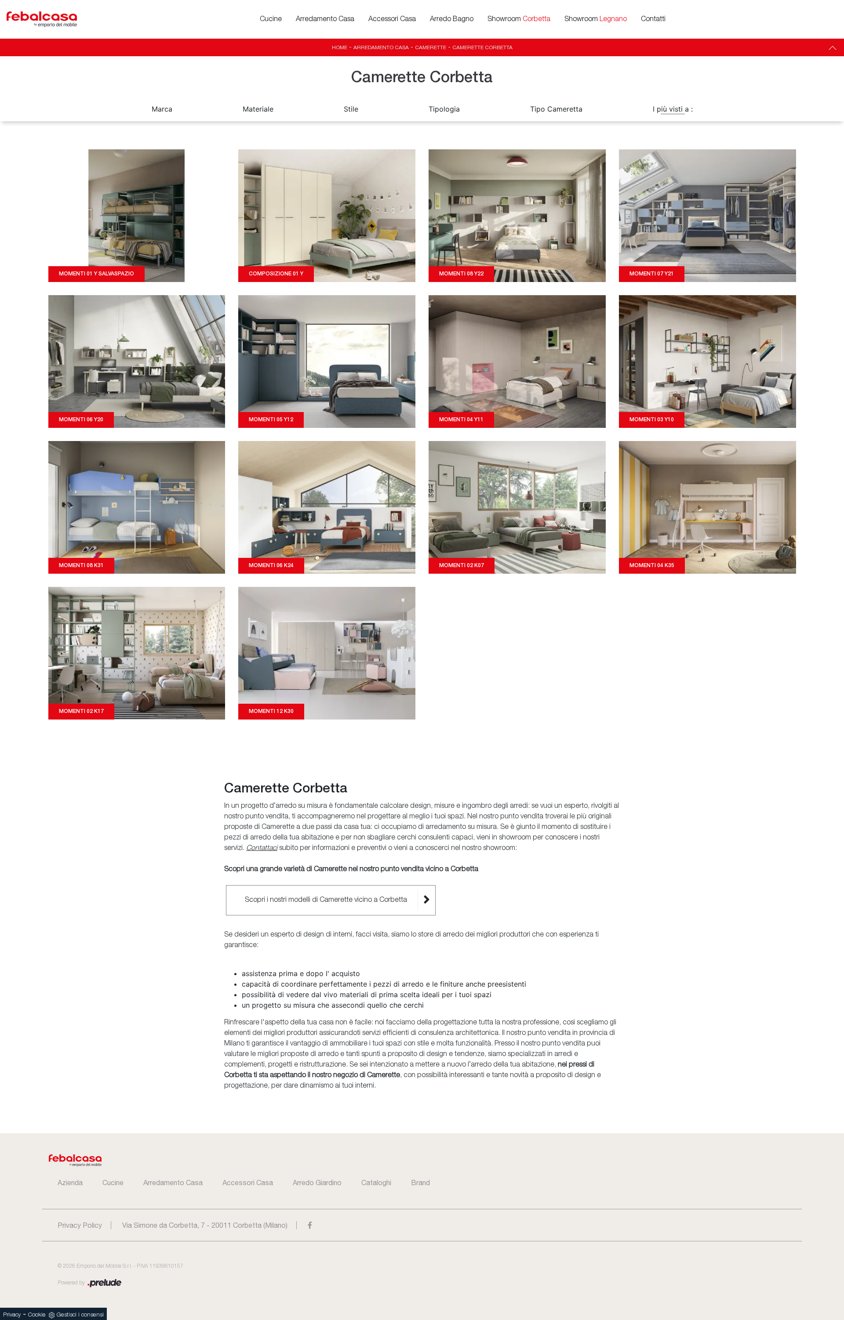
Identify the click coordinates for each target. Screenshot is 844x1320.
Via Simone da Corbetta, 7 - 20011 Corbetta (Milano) (204, 1225)
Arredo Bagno (451, 19)
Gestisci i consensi (80, 1315)
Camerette (430, 47)
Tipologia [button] (444, 109)
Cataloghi (376, 1182)
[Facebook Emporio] (310, 1225)
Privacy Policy (80, 1225)
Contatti (653, 19)
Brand (420, 1182)
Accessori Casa (392, 19)
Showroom (518, 19)
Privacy (12, 1315)
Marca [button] (162, 109)
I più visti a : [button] (673, 109)
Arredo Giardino (317, 1182)
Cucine (271, 19)
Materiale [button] (258, 109)
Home (339, 47)
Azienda (70, 1182)
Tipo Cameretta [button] (556, 109)
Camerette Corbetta (482, 47)
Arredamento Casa (325, 19)
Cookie (37, 1315)
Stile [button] (351, 109)
